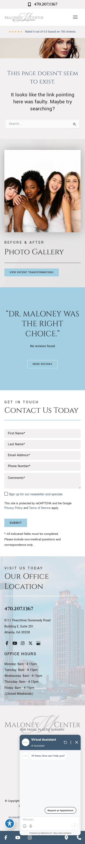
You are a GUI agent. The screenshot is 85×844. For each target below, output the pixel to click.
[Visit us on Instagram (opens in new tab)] (22, 643)
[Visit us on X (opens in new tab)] (30, 643)
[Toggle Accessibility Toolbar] (9, 823)
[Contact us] (79, 837)
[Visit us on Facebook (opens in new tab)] (6, 643)
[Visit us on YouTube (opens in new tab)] (14, 643)
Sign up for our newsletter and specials (36, 494)
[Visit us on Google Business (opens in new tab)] (38, 643)
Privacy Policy (13, 508)
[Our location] (66, 837)
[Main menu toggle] (75, 17)
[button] (31, 272)
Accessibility (16, 817)
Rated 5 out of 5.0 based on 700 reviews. (50, 32)
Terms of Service (40, 508)
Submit (16, 523)
